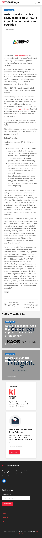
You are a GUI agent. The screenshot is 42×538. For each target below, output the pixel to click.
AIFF (6, 292)
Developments (9, 10)
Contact (6, 522)
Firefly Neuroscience (20, 109)
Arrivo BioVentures (21, 56)
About (5, 518)
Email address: (13, 443)
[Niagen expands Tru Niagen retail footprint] (21, 365)
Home (5, 513)
